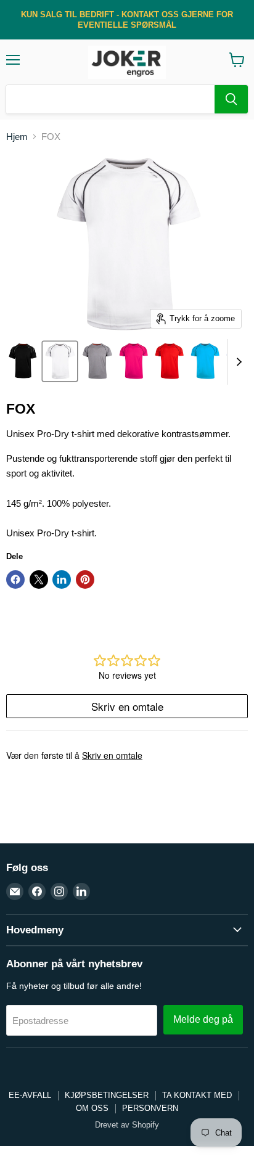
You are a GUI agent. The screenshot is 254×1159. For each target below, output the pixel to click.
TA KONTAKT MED (197, 1095)
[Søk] (231, 99)
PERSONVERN (150, 1108)
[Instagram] (59, 891)
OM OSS (92, 1108)
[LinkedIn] (81, 891)
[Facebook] (37, 891)
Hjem (17, 136)
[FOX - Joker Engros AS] (23, 361)
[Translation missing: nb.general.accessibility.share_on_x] (39, 579)
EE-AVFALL (30, 1095)
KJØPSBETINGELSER (107, 1095)
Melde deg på (203, 1019)
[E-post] (14, 891)
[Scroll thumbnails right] (237, 362)
